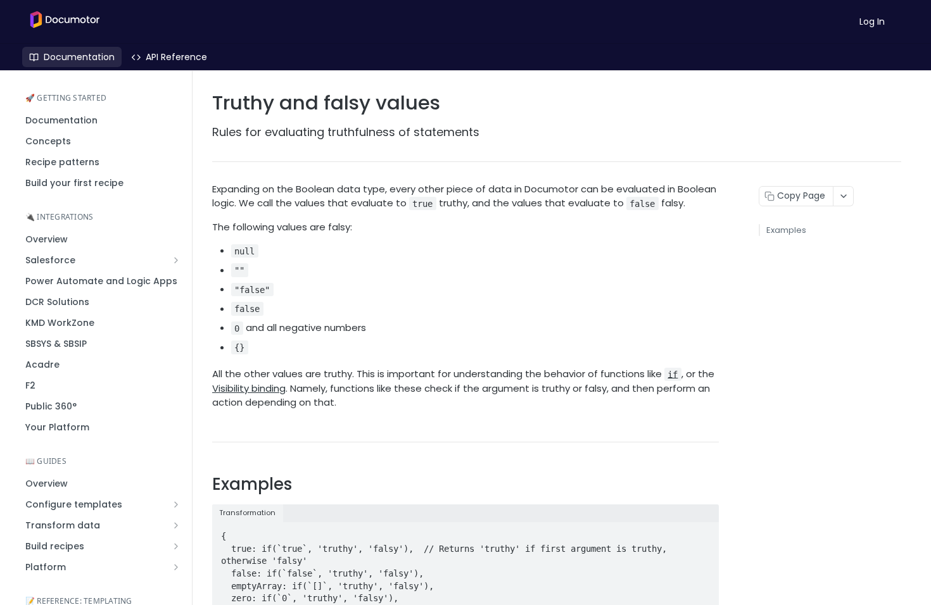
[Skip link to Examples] (203, 484)
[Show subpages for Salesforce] (176, 260)
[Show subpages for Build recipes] (176, 546)
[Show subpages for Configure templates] (176, 504)
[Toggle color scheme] (905, 21)
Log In (872, 21)
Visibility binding (249, 388)
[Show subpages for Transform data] (176, 525)
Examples (786, 230)
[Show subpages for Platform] (176, 567)
